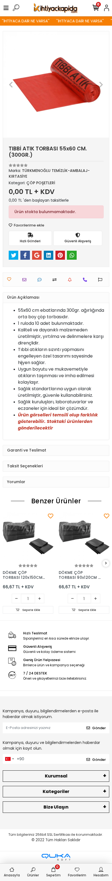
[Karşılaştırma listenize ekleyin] (56, 279)
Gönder (99, 728)
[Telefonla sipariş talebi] (86, 279)
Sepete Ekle (30, 610)
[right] (106, 563)
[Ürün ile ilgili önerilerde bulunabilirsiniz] (101, 279)
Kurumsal (56, 776)
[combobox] (9, 759)
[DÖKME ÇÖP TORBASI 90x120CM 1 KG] (84, 537)
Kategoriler (56, 791)
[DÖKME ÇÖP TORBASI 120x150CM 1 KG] (28, 537)
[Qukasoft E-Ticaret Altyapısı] (56, 857)
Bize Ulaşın (56, 807)
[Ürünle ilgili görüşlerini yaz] (41, 279)
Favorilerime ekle (28, 225)
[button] (11, 84)
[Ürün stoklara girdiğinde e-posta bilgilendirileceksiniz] (71, 279)
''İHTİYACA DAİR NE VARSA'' (24, 21)
